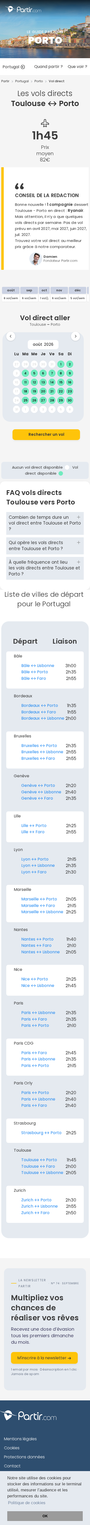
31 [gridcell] (52, 364)
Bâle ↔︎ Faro (33, 678)
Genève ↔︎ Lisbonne (41, 792)
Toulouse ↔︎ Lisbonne (42, 1172)
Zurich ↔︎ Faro (35, 1213)
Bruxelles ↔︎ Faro (38, 758)
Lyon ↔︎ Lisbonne (38, 865)
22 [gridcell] (61, 391)
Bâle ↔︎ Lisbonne (37, 665)
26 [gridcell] (34, 400)
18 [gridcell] (25, 391)
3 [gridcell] (17, 373)
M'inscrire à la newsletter (42, 1358)
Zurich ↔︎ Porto (36, 1200)
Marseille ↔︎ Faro (38, 905)
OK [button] (45, 1516)
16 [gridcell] (69, 382)
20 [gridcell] (43, 391)
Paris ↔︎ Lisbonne (38, 1012)
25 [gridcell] (26, 400)
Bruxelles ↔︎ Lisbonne (42, 752)
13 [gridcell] (43, 382)
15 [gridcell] (60, 382)
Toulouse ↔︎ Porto (39, 1160)
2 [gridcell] (70, 364)
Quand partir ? (48, 66)
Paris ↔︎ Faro (34, 1019)
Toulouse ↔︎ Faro (38, 1166)
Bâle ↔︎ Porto (34, 672)
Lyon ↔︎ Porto (34, 859)
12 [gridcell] (34, 382)
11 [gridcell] (25, 382)
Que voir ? (77, 66)
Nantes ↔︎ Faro (36, 945)
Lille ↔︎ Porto (33, 825)
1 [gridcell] (61, 364)
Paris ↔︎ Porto (35, 1025)
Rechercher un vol (46, 434)
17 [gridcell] (16, 391)
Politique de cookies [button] (27, 1502)
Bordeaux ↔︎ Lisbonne (42, 718)
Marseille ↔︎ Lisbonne (42, 912)
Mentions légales (20, 1439)
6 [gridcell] (43, 373)
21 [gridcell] (52, 391)
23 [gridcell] (70, 391)
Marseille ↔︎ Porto (39, 899)
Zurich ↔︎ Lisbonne (39, 1206)
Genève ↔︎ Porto (38, 785)
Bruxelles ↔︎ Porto (39, 745)
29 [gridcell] (34, 364)
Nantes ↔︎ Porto (37, 939)
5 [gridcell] (34, 373)
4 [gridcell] (25, 373)
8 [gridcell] (61, 373)
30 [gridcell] (43, 364)
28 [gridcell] (26, 364)
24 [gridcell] (16, 400)
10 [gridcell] (16, 382)
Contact (12, 1466)
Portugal (11, 67)
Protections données (24, 1457)
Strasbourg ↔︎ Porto (41, 1133)
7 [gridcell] (52, 373)
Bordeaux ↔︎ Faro (38, 712)
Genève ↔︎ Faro (37, 798)
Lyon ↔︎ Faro (33, 872)
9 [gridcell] (70, 373)
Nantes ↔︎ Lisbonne (40, 952)
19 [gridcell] (34, 391)
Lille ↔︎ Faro (32, 832)
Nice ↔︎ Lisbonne (37, 985)
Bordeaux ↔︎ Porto (39, 705)
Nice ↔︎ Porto (34, 979)
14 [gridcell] (52, 382)
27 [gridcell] (16, 364)
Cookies (12, 1448)
